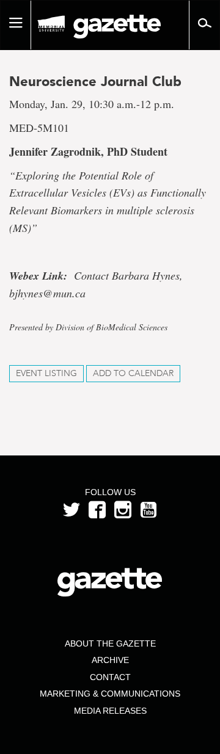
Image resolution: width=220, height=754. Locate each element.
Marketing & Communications (110, 693)
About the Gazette (110, 643)
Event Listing (46, 373)
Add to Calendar (133, 373)
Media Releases (110, 711)
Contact (110, 677)
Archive (110, 660)
